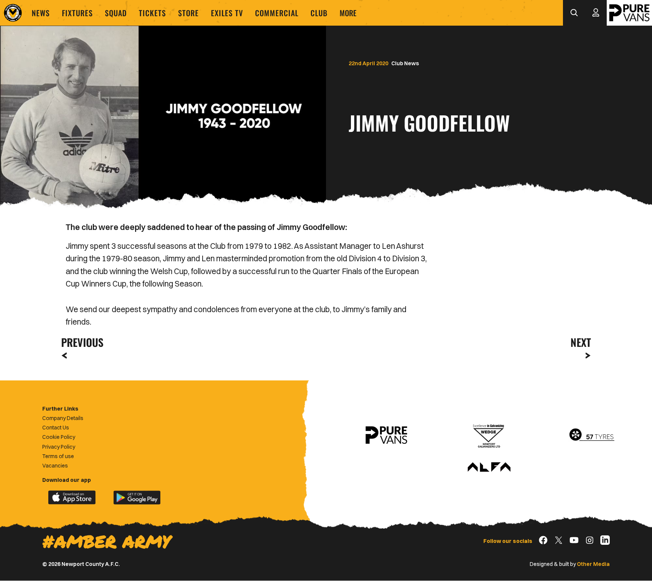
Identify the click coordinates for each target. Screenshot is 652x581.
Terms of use (58, 456)
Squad (116, 12)
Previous (80, 342)
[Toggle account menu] (596, 13)
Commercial (276, 12)
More (348, 12)
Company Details (62, 418)
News (41, 12)
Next (580, 342)
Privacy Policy (58, 446)
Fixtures (77, 12)
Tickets (152, 12)
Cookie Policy (58, 437)
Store (188, 12)
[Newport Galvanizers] (489, 435)
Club (319, 12)
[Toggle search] (574, 13)
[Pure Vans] (629, 13)
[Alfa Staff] (489, 467)
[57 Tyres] (591, 435)
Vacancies (55, 465)
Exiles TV (227, 12)
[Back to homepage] (13, 13)
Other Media (593, 564)
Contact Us (55, 427)
